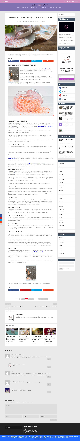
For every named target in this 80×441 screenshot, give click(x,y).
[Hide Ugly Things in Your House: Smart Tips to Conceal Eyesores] (60, 113)
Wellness (43, 7)
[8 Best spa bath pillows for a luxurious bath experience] (12, 331)
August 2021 (61, 185)
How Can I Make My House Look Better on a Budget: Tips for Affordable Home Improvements (67, 107)
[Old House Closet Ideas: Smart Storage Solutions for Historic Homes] (60, 130)
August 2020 (61, 195)
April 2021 (61, 190)
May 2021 (60, 187)
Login (61, 268)
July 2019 (60, 217)
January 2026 (61, 163)
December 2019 (61, 211)
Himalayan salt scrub (38, 251)
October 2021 (61, 182)
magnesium (30, 163)
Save (26, 298)
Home (19, 7)
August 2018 (61, 230)
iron (39, 163)
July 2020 (60, 198)
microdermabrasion (41, 126)
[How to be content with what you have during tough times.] (37, 331)
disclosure (33, 55)
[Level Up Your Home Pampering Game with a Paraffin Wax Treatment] (50, 331)
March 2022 (61, 174)
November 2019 (61, 214)
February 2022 (61, 177)
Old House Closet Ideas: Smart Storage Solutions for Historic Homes (67, 130)
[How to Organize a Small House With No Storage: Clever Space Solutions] (60, 118)
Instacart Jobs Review (62, 142)
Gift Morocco (61, 146)
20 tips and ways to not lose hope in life (66, 140)
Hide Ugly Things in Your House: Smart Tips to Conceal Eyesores (67, 113)
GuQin (12, 372)
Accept (36, 439)
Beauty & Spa (34, 7)
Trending (67, 109)
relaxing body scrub (46, 69)
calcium (43, 163)
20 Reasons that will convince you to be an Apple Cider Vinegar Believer (66, 152)
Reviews (60, 248)
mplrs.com (61, 139)
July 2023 (60, 166)
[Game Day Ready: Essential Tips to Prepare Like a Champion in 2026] (60, 124)
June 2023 (60, 168)
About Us (25, 7)
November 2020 (61, 193)
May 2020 (60, 203)
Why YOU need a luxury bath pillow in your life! (24, 338)
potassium (35, 163)
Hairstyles (13, 381)
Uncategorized (64, 115)
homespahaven (24, 21)
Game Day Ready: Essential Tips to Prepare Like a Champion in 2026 (67, 124)
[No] (78, 437)
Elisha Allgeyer (14, 354)
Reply (49, 359)
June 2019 (60, 220)
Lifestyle (51, 7)
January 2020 (61, 209)
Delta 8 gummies (14, 389)
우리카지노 (61, 156)
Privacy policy (43, 439)
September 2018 (61, 228)
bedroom (62, 250)
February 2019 (61, 222)
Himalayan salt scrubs (13, 172)
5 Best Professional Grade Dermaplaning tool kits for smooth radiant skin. (66, 147)
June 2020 (60, 201)
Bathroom (36, 21)
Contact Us (59, 7)
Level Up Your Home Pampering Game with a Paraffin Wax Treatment (49, 340)
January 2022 (61, 179)
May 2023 (60, 171)
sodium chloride (11, 158)
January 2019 (61, 225)
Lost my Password (66, 268)
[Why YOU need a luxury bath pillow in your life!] (24, 331)
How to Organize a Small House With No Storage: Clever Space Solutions (67, 119)
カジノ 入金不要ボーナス (63, 151)
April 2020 (61, 206)
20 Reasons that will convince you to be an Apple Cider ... (19, 1)
